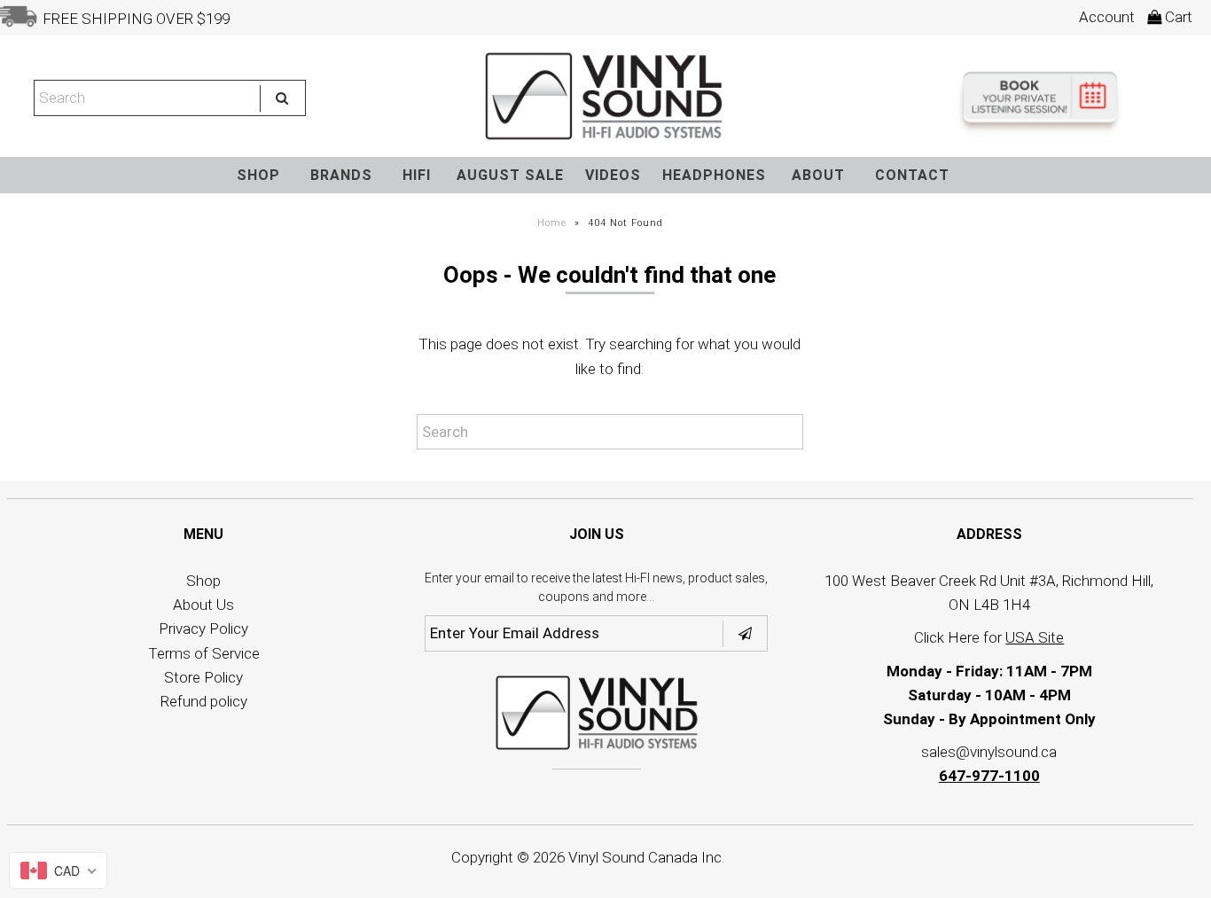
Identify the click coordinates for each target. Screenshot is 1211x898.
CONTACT (912, 175)
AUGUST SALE (510, 175)
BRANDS (341, 175)
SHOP (258, 175)
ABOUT (818, 175)
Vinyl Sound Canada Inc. (646, 857)
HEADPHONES (714, 175)
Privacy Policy (203, 628)
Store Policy (203, 677)
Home (551, 223)
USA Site (1034, 637)
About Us (203, 604)
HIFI (416, 175)
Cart (1176, 17)
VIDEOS (613, 175)
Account (1107, 17)
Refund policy (203, 701)
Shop (203, 581)
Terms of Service (204, 653)
